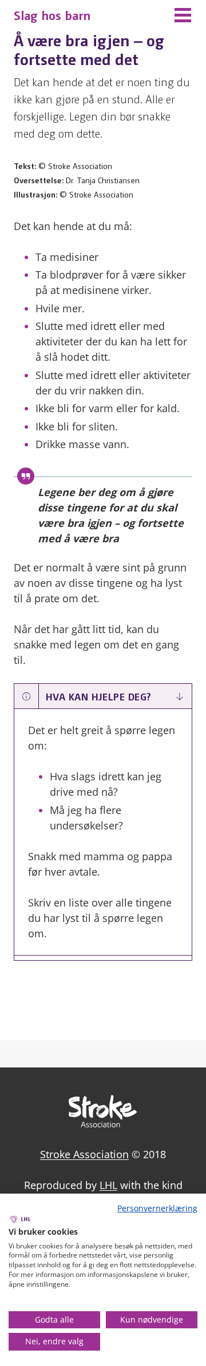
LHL (108, 1185)
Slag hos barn (52, 14)
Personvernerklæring (157, 1208)
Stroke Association (84, 1154)
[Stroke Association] (103, 1123)
